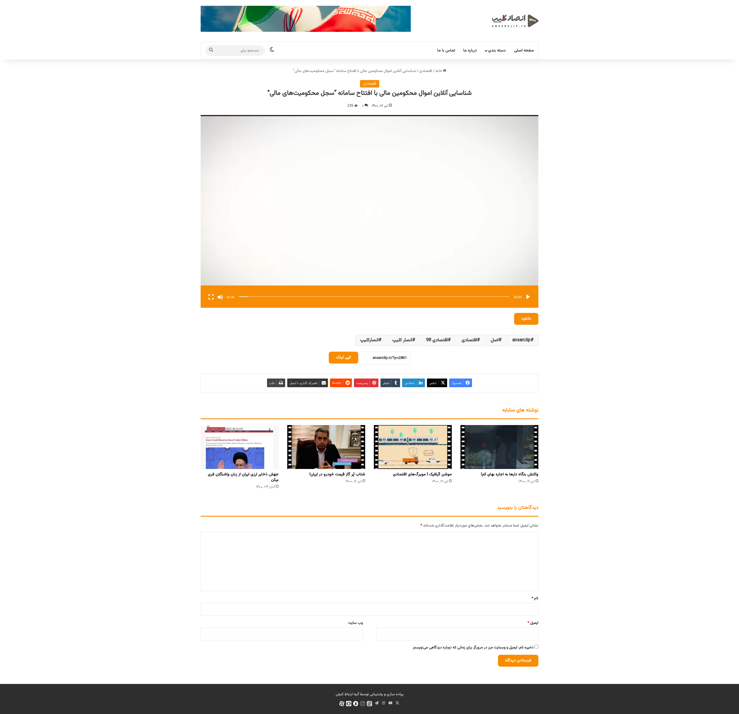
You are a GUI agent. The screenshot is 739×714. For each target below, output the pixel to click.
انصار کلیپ (402, 340)
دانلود (526, 319)
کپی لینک (343, 357)
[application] (369, 211)
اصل (495, 340)
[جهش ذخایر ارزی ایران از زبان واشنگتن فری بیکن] (240, 447)
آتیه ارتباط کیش (347, 694)
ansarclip (521, 340)
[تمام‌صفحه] (211, 297)
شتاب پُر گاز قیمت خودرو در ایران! (337, 474)
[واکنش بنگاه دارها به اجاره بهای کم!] (499, 447)
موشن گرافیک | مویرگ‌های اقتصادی (422, 474)
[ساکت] (220, 297)
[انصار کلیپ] (515, 21)
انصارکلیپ (369, 340)
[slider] (374, 296)
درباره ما (470, 50)
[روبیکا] (348, 703)
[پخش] (528, 297)
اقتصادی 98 (437, 340)
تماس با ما (446, 50)
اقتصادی (425, 71)
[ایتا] (369, 703)
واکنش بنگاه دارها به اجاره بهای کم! (509, 474)
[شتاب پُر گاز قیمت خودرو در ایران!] (326, 447)
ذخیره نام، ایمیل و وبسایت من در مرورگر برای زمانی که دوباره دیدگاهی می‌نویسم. (473, 647)
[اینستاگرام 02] (362, 703)
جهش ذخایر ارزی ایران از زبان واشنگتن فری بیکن (243, 477)
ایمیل (532, 623)
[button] (369, 211)
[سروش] (355, 703)
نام (534, 598)
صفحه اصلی (524, 50)
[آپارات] (341, 703)
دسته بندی (497, 50)
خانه (439, 71)
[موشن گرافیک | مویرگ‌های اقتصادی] (413, 447)
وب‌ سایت (355, 623)
